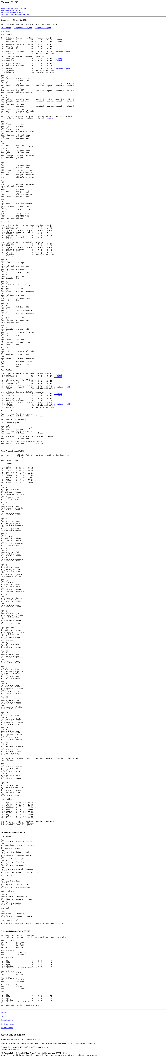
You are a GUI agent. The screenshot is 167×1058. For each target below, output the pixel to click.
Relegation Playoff (43, 28)
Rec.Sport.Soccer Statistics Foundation (81, 1043)
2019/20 (4, 1012)
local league (51, 118)
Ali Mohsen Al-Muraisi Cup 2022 (13, 12)
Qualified (58, 40)
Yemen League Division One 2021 (13, 8)
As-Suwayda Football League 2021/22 (15, 14)
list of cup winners (7, 1024)
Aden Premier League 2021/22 (12, 10)
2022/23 (4, 1016)
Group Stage (6, 28)
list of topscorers (7, 1028)
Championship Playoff (23, 28)
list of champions (7, 1020)
